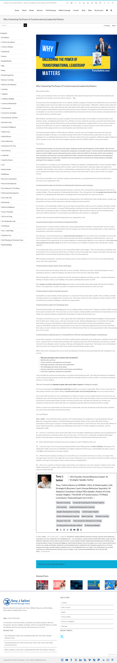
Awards (3, 56)
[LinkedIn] (77, 529)
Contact (64, 603)
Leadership (53, 539)
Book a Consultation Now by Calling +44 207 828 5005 (40, 3)
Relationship (5, 202)
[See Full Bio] (94, 498)
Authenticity (5, 51)
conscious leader (75, 541)
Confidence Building (7, 99)
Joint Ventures (6, 151)
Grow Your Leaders (88, 543)
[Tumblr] (81, 529)
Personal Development (8, 183)
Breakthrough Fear (7, 75)
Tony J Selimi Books (99, 547)
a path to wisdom (88, 539)
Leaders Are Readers (50, 545)
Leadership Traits (85, 545)
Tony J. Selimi (40, 419)
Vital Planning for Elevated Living (12, 240)
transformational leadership (86, 549)
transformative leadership (61, 389)
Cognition (4, 94)
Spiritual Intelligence (8, 207)
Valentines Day (6, 235)
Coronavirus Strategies (8, 113)
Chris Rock (66, 541)
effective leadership (97, 541)
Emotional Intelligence (8, 127)
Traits (76, 549)
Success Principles (7, 212)
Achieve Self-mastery (99, 539)
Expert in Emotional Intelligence (57, 543)
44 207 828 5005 (14, 618)
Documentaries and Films (9, 118)
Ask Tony (112, 539)
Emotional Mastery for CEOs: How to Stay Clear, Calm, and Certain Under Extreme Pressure (29, 644)
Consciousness (6, 108)
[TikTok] (67, 529)
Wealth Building (6, 245)
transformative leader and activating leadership (80, 391)
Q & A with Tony (6, 198)
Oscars (104, 545)
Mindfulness (5, 174)
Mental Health (6, 169)
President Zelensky (55, 547)
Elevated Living (6, 122)
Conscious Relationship (8, 103)
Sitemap (64, 626)
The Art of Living (6, 216)
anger (107, 539)
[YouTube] (74, 529)
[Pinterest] (71, 529)
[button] (111, 10)
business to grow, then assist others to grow (67, 384)
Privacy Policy (66, 617)
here (41, 451)
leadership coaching (63, 545)
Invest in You (40, 545)
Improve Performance (109, 543)
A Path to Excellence (8, 42)
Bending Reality (6, 61)
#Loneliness (70, 536)
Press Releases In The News (10, 188)
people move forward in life (107, 192)
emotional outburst (42, 543)
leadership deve (74, 545)
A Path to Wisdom (97, 446)
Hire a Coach (66, 607)
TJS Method (5, 226)
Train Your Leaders (68, 549)
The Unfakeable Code (63, 539)
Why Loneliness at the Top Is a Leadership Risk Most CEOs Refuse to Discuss (30, 650)
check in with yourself (55, 541)
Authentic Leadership (42, 541)
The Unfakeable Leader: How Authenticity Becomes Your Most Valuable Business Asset (28, 637)
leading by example (96, 545)
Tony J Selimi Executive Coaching (52, 549)
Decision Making (85, 541)
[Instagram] (64, 529)
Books (3, 70)
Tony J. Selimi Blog (7, 231)
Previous (107, 26)
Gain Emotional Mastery (75, 543)
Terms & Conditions (68, 621)
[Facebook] (57, 529)
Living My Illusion (7, 160)
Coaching (100, 536)
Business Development (8, 84)
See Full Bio (88, 498)
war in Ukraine (99, 549)
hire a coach (98, 543)
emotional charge (108, 541)
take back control (66, 547)
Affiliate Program (36, 608)
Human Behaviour (109, 536)
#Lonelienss (78, 539)
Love (3, 165)
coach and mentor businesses (73, 236)
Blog (2, 66)
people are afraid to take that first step (52, 284)
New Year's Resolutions (9, 179)
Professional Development (10, 193)
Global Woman (6, 136)
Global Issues (5, 132)
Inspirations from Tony (43, 539)
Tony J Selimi (89, 547)
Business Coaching (91, 536)
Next (114, 26)
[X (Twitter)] (60, 529)
